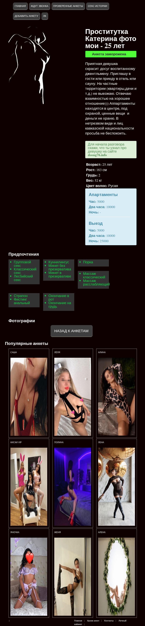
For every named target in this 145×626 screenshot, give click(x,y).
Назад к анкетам (71, 331)
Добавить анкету (26, 16)
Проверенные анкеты (68, 6)
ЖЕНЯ (57, 532)
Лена (101, 442)
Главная (20, 6)
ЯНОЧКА (14, 532)
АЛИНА (102, 352)
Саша (13, 352)
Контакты (109, 620)
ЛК (44, 16)
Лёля (57, 352)
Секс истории (97, 6)
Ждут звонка (39, 6)
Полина (58, 442)
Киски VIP (16, 442)
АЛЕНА (102, 532)
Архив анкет (93, 620)
